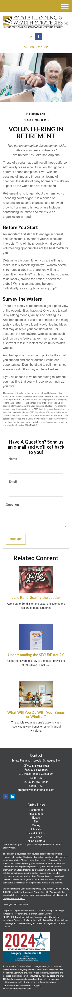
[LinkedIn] (31, 37)
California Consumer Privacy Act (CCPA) (33, 891)
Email (13, 481)
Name (13, 459)
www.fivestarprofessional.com (17, 988)
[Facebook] (38, 36)
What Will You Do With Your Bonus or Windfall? (36, 714)
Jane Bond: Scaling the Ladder (36, 597)
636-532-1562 (38, 47)
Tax (36, 821)
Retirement (36, 810)
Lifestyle (36, 829)
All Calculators (36, 841)
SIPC (12, 916)
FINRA (6, 916)
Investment (36, 813)
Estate (36, 817)
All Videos (36, 837)
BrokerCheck (9, 847)
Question (12, 504)
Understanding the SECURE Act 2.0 (36, 655)
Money (36, 825)
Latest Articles (36, 833)
